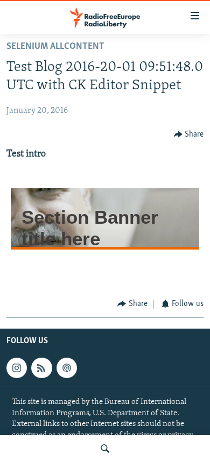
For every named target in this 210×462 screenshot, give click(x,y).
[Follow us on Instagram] (16, 368)
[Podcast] (67, 368)
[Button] (189, 134)
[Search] (105, 448)
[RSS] (41, 368)
